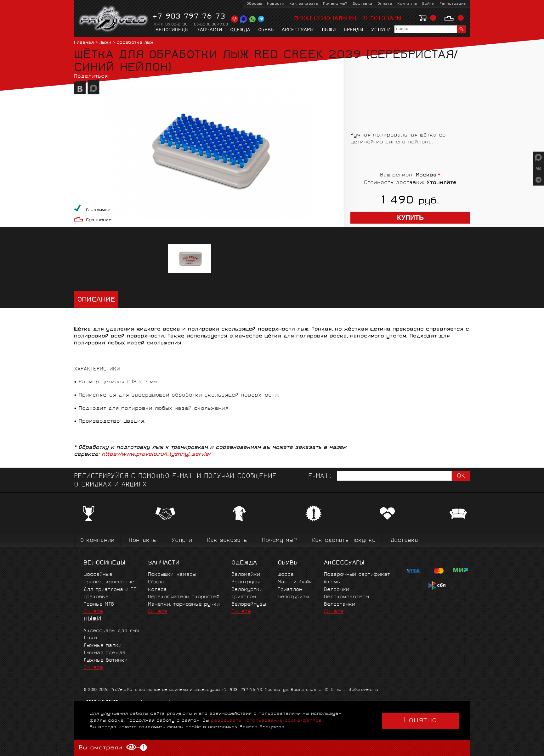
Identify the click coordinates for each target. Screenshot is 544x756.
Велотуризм (293, 597)
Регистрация (452, 4)
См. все (93, 612)
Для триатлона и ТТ (109, 589)
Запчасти (209, 30)
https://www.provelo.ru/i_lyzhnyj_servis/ (156, 454)
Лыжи (328, 30)
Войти (428, 4)
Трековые (96, 597)
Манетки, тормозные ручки (184, 604)
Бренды (353, 30)
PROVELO (114, 19)
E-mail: (320, 476)
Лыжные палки (102, 645)
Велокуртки (247, 589)
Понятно (420, 720)
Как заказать (303, 4)
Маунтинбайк (295, 582)
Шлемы (332, 582)
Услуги (381, 30)
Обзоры (254, 4)
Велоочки (336, 589)
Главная (84, 43)
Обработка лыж (134, 43)
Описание (96, 300)
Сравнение (98, 220)
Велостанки (339, 604)
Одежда (240, 30)
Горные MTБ (98, 604)
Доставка (362, 4)
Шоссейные (97, 574)
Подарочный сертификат (357, 574)
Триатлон (243, 597)
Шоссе (286, 574)
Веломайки (245, 574)
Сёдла (156, 582)
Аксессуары (298, 30)
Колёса (157, 589)
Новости (275, 4)
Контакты (407, 4)
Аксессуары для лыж (111, 631)
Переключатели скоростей (183, 597)
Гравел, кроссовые (108, 582)
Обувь (266, 30)
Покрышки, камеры (172, 574)
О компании (97, 540)
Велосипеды (172, 30)
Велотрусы (245, 582)
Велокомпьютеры (346, 597)
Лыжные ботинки (105, 660)
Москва (426, 175)
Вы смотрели (111, 747)
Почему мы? (335, 4)
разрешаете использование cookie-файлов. (267, 721)
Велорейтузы (248, 604)
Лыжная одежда (104, 653)
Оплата (384, 4)
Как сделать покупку (344, 540)
